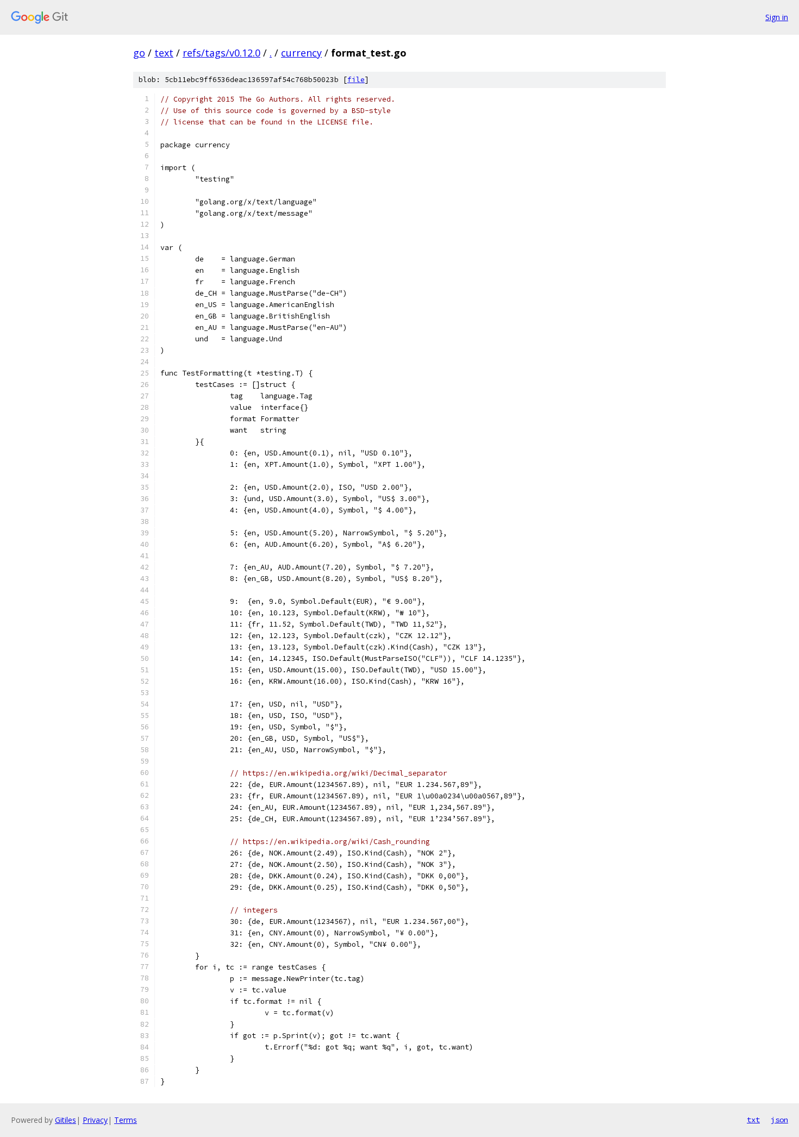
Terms (125, 1120)
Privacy (95, 1120)
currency (301, 52)
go (139, 52)
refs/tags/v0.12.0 (221, 52)
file (356, 79)
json (779, 1119)
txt (753, 1119)
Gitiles (65, 1120)
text (163, 52)
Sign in (776, 17)
